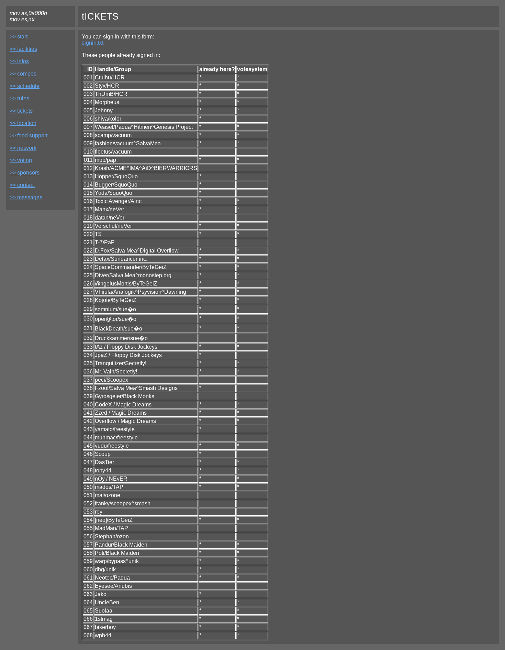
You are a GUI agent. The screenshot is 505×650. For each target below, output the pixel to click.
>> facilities (23, 49)
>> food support (28, 135)
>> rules (19, 98)
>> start (18, 37)
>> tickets (21, 111)
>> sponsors (25, 173)
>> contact (22, 185)
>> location (23, 123)
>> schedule (25, 86)
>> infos (19, 61)
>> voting (21, 160)
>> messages (26, 197)
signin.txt (92, 43)
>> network (23, 148)
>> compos (23, 74)
